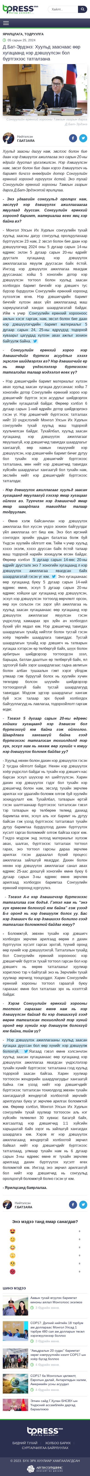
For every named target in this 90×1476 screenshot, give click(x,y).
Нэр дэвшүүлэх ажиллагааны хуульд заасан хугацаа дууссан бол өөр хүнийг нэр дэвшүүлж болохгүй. (45, 1045)
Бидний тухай (24, 1443)
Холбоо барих (58, 1443)
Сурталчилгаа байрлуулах (45, 1448)
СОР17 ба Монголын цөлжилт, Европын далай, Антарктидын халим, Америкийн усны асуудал (58, 1380)
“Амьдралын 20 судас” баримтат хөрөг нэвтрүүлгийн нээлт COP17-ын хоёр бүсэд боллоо (58, 1355)
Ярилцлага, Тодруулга (23, 34)
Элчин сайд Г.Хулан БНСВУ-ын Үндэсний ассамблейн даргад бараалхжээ (54, 1405)
